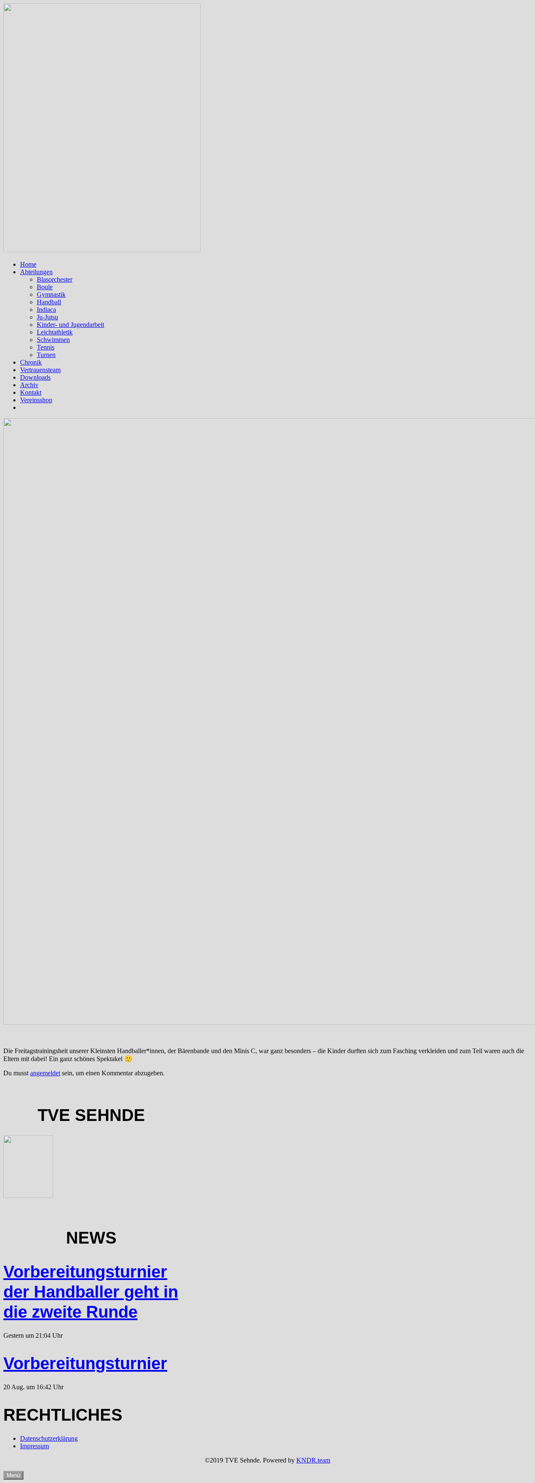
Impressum (34, 1446)
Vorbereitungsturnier (85, 1363)
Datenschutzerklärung (49, 1438)
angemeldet (45, 1073)
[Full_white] (102, 250)
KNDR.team (313, 1460)
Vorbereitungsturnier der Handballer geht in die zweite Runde (90, 1291)
